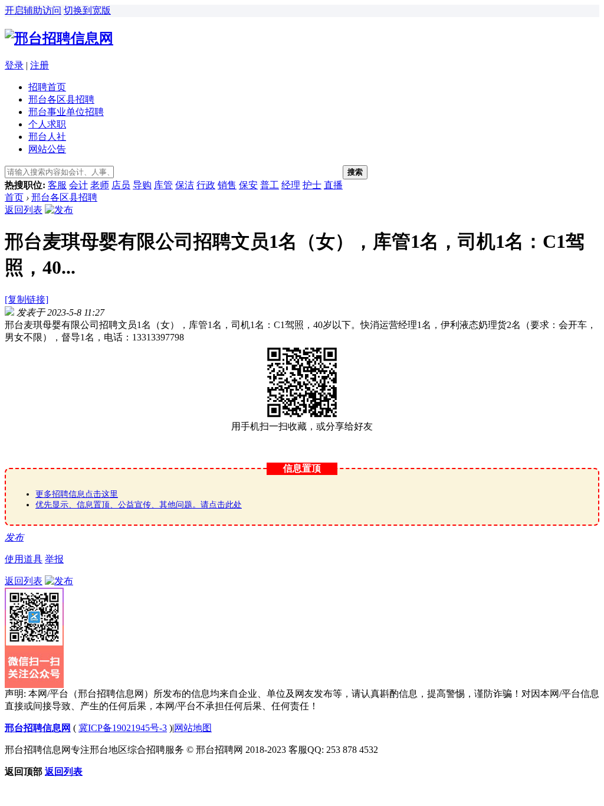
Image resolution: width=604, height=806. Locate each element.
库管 (163, 185)
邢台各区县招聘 (61, 99)
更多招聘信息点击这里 (76, 494)
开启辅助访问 (33, 10)
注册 (39, 65)
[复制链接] (26, 299)
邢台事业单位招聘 (66, 112)
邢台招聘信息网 (38, 728)
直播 (333, 185)
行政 (205, 185)
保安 (248, 185)
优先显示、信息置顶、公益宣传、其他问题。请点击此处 (138, 504)
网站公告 (47, 149)
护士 (312, 185)
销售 (227, 185)
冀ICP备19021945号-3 (122, 728)
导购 (142, 185)
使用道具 (23, 559)
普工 (269, 185)
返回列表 (23, 210)
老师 (99, 185)
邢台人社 (47, 137)
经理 (290, 185)
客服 (57, 185)
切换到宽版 (87, 10)
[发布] (59, 210)
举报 (54, 559)
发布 (14, 537)
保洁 (184, 185)
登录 (14, 65)
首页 (14, 197)
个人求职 (47, 124)
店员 (120, 185)
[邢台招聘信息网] (59, 38)
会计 (78, 185)
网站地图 (193, 728)
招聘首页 (47, 87)
